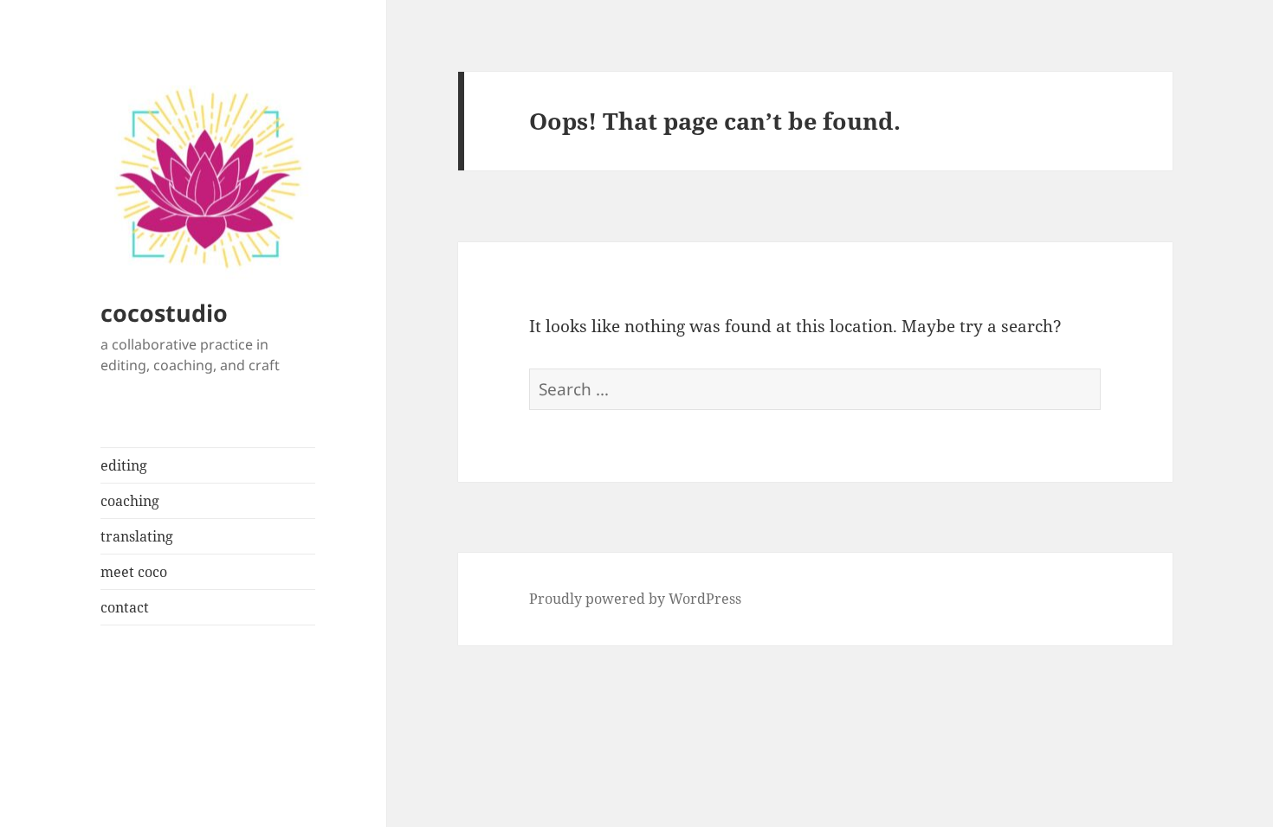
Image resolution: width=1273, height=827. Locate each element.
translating (136, 536)
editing (123, 465)
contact (124, 607)
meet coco (133, 571)
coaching (129, 500)
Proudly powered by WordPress (635, 598)
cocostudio (164, 313)
